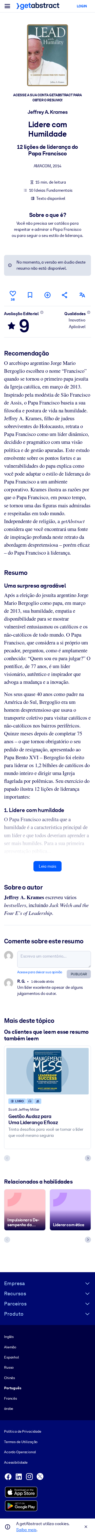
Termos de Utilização (20, 1442)
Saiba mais (26, 1529)
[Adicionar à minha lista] (47, 294)
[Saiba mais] (41, 312)
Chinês (9, 1378)
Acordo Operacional (20, 1452)
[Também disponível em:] (82, 294)
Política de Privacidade (22, 1431)
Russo (9, 1367)
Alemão (10, 1347)
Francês (10, 1398)
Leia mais (47, 866)
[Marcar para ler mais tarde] (30, 294)
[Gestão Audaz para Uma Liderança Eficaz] (47, 1071)
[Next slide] (88, 1158)
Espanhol (11, 1357)
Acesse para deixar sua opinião (39, 972)
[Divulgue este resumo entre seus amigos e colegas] (65, 294)
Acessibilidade (16, 1462)
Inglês (9, 1337)
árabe (8, 1409)
